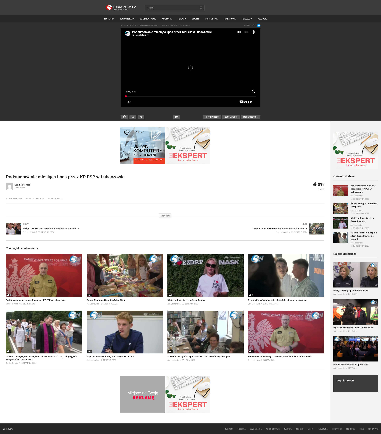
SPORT (195, 19)
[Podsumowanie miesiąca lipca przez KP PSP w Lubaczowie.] (44, 275)
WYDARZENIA (127, 19)
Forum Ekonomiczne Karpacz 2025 (350, 364)
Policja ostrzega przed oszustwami (350, 290)
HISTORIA (109, 19)
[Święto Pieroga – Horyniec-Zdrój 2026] (125, 275)
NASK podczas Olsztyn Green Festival (186, 300)
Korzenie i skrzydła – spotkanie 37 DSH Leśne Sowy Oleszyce (198, 356)
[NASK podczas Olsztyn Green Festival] (205, 275)
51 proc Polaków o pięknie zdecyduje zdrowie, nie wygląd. (277, 300)
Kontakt (229, 429)
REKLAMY (247, 19)
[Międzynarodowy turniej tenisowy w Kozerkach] (125, 332)
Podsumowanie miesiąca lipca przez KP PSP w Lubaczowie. (36, 300)
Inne (361, 429)
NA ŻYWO (262, 19)
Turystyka (323, 429)
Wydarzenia (256, 429)
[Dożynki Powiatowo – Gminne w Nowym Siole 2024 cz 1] (84, 231)
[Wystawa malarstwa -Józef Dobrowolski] (355, 312)
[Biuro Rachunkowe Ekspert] (355, 168)
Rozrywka (337, 429)
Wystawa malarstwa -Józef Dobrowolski (353, 327)
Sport (310, 429)
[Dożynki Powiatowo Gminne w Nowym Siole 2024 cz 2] (246, 231)
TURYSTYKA (211, 19)
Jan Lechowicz (22, 185)
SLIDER (132, 25)
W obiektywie (273, 429)
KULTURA (167, 19)
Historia (242, 429)
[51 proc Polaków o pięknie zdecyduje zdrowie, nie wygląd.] (286, 275)
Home (123, 25)
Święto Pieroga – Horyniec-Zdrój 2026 (106, 300)
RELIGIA (182, 19)
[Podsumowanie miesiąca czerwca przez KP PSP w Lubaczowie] (286, 332)
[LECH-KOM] (142, 163)
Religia (299, 429)
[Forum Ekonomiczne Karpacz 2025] (355, 348)
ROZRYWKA (230, 19)
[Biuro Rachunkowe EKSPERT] (187, 163)
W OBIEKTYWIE (148, 19)
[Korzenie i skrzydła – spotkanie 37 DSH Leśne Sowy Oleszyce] (205, 332)
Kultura (288, 429)
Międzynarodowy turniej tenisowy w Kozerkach (110, 356)
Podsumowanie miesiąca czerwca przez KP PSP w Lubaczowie (279, 356)
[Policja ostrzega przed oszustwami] (355, 274)
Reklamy (350, 429)
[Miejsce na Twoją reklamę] (142, 412)
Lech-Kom (8, 429)
